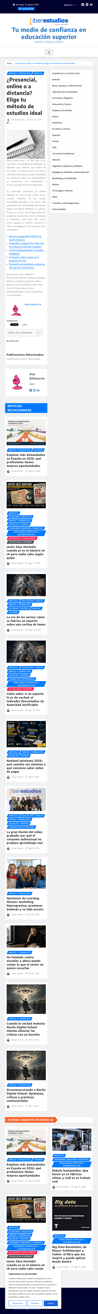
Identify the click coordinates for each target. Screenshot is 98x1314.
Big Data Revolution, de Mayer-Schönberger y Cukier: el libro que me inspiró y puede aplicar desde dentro (69, 1254)
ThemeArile (34, 1309)
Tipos (54, 196)
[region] (33, 1289)
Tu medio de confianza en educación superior (49, 33)
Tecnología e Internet (62, 190)
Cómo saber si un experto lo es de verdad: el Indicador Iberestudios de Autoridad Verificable (25, 699)
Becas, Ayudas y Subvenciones (67, 85)
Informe (56, 159)
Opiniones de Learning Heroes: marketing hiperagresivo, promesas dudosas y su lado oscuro (25, 903)
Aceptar (50, 1303)
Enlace (55, 116)
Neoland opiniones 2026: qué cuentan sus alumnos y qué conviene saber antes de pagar (26, 766)
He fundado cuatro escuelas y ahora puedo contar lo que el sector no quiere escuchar (25, 962)
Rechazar (35, 1303)
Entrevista (57, 122)
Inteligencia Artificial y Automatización (70, 172)
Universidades (59, 209)
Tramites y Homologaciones (65, 203)
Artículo (56, 79)
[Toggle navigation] (49, 52)
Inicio (9, 63)
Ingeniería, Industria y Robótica (67, 166)
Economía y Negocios (62, 98)
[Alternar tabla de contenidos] (37, 333)
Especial (56, 135)
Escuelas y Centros (61, 128)
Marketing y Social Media (64, 178)
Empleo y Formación (62, 110)
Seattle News (19, 1309)
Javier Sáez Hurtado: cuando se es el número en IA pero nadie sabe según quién (26, 552)
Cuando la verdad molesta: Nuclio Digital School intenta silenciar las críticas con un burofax (26, 1029)
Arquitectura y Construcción (66, 73)
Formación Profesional (63, 153)
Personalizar (17, 1303)
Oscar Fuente (17, 471)
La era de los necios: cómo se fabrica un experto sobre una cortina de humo (26, 620)
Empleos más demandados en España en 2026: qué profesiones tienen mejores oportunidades (26, 460)
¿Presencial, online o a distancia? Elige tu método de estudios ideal (45, 63)
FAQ (54, 147)
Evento (55, 141)
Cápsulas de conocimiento (65, 91)
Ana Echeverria (18, 119)
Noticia (55, 184)
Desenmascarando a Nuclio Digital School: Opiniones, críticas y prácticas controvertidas (26, 1095)
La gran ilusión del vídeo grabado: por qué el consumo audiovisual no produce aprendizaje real (25, 837)
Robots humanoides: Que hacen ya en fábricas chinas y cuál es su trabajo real (71, 1176)
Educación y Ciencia (61, 104)
